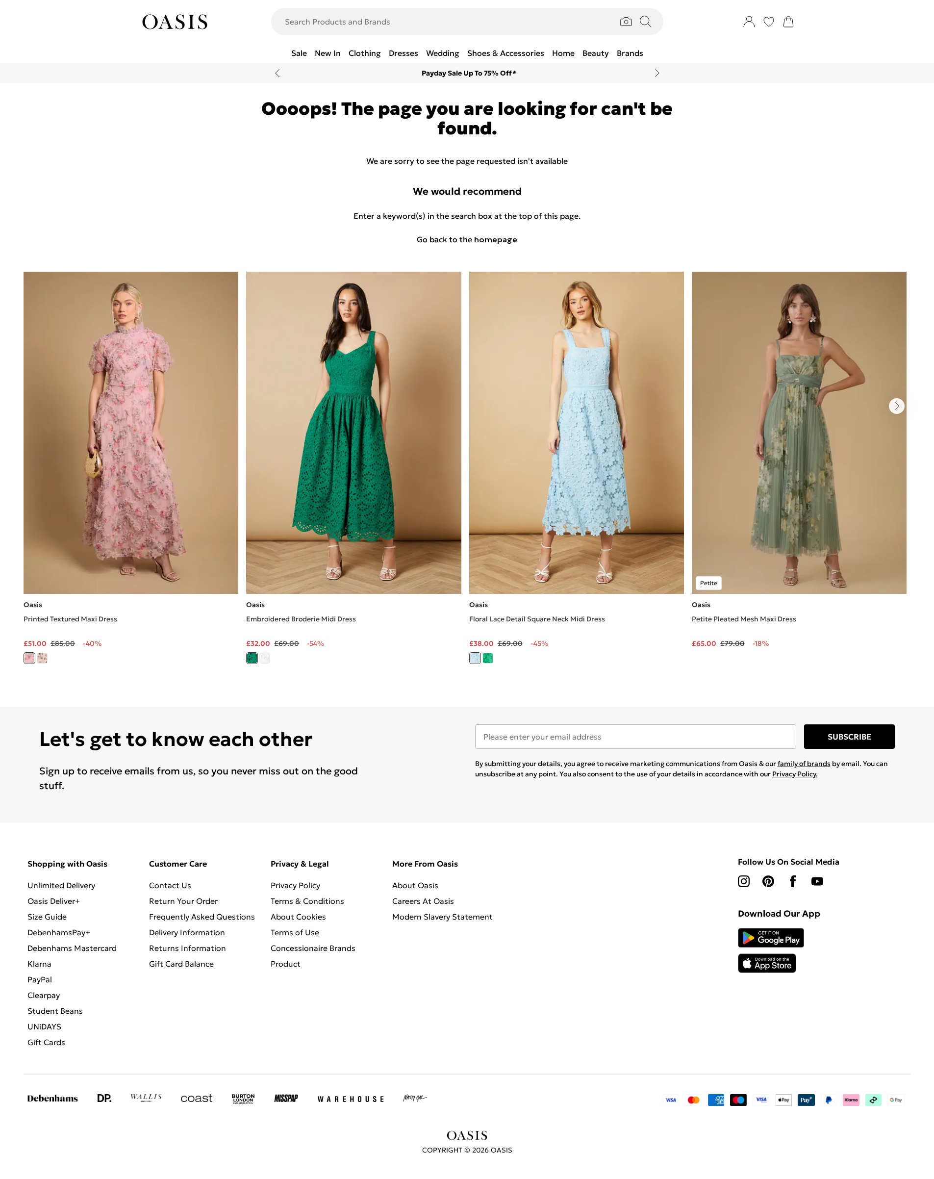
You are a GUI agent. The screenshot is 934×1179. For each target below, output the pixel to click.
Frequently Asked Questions (202, 917)
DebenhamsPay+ (58, 932)
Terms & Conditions (307, 901)
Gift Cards (46, 1042)
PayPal (39, 979)
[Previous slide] (277, 73)
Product (286, 964)
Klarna (39, 964)
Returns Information (187, 948)
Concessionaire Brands (313, 948)
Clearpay (43, 995)
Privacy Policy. (795, 773)
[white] (264, 658)
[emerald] (487, 658)
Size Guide (47, 917)
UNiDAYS (44, 1026)
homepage (495, 239)
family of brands (804, 763)
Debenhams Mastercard (72, 948)
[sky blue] (475, 658)
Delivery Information (187, 932)
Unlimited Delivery (61, 885)
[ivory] (42, 658)
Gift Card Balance (181, 964)
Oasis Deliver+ (53, 901)
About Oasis (415, 885)
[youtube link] (817, 881)
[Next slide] (657, 73)
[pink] (29, 658)
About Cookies (298, 917)
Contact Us (170, 885)
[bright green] (252, 658)
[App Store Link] (771, 950)
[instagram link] (744, 881)
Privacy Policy (295, 885)
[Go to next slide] (897, 406)
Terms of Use (295, 932)
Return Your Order (183, 901)
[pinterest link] (768, 881)
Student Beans (55, 1011)
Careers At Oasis (423, 901)
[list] (467, 473)
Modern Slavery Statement (442, 917)
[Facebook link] (793, 881)
